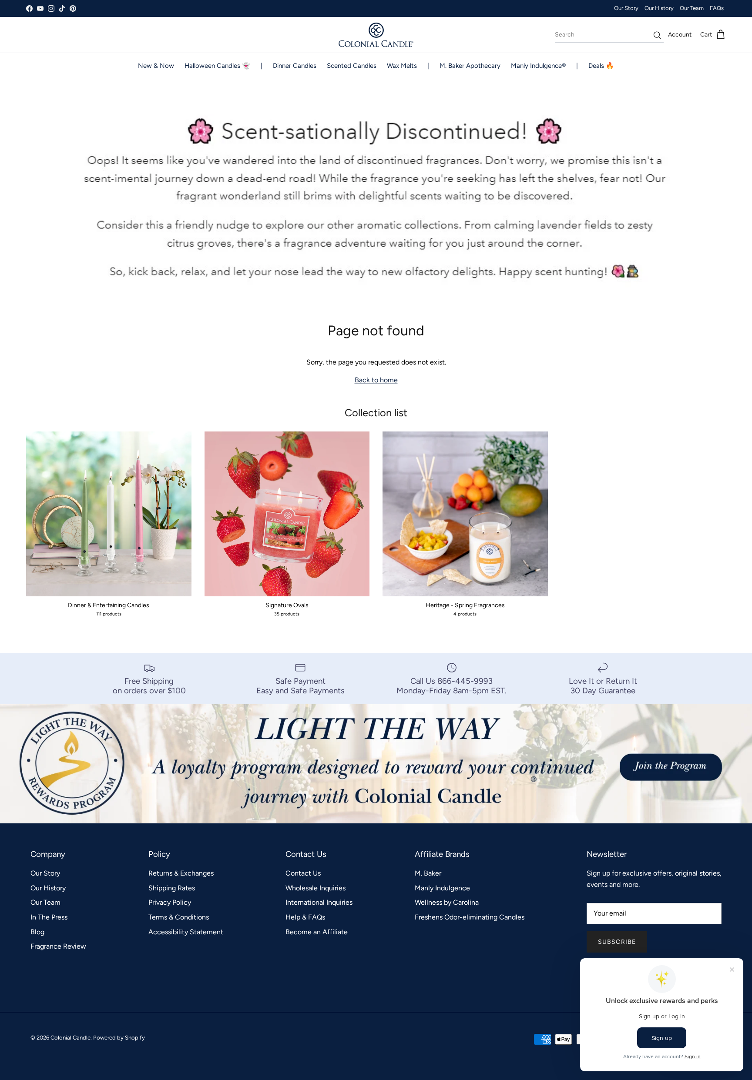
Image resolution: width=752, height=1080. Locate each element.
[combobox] (609, 35)
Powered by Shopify (119, 1037)
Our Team (692, 8)
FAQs (717, 8)
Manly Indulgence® (538, 66)
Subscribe (617, 942)
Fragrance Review (58, 946)
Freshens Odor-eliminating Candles (469, 917)
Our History (659, 8)
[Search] (657, 35)
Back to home (376, 380)
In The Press (48, 917)
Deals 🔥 (601, 66)
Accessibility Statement (185, 932)
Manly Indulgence (442, 888)
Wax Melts (402, 66)
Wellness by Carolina (447, 902)
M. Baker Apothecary (470, 66)
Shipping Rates (171, 888)
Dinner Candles (294, 66)
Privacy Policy (169, 902)
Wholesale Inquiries (315, 888)
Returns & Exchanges (181, 873)
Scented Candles (351, 66)
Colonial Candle (70, 1037)
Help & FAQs (305, 917)
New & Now (156, 66)
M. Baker (428, 873)
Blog (37, 932)
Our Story (626, 8)
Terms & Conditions (178, 917)
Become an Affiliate (316, 932)
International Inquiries (318, 902)
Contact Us (303, 873)
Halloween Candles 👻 (217, 66)
